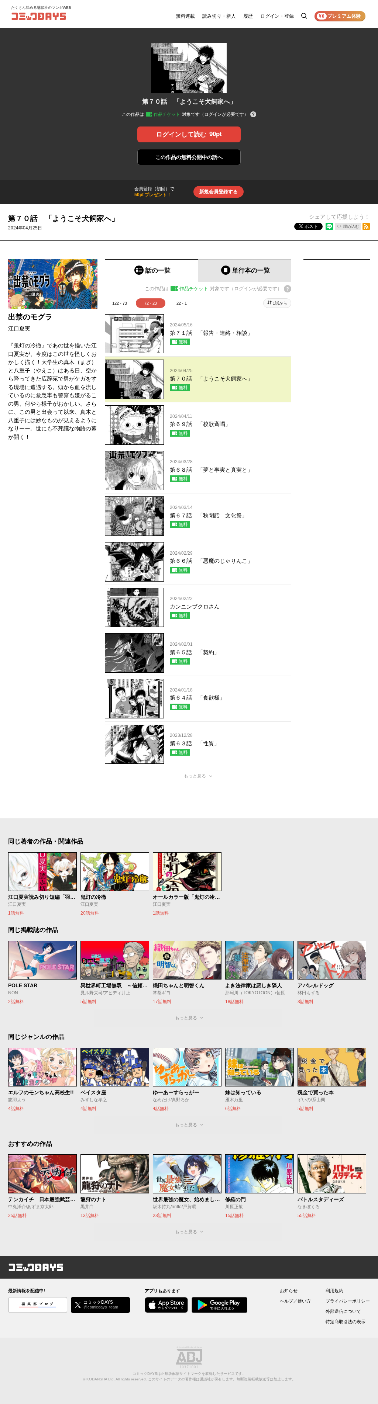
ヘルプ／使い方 (295, 1301)
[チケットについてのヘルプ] (253, 114)
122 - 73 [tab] (119, 303)
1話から (280, 303)
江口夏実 (19, 328)
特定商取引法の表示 (345, 1321)
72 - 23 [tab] (150, 303)
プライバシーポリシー (348, 1301)
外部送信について (343, 1311)
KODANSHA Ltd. (100, 1379)
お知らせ (289, 1290)
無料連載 (185, 16)
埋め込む (351, 226)
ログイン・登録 (277, 16)
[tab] (151, 270)
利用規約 (334, 1290)
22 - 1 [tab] (181, 303)
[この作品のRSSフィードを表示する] (366, 226)
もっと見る (195, 776)
